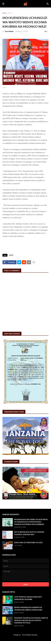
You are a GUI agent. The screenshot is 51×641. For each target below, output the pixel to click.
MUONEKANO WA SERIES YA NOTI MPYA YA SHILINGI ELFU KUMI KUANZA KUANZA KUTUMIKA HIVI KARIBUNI (31, 521)
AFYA (10, 13)
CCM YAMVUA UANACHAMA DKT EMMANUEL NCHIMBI (28, 598)
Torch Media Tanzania (29, 635)
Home (4, 13)
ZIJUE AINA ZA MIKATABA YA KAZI (28, 542)
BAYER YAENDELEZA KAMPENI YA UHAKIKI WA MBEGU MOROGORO (28, 608)
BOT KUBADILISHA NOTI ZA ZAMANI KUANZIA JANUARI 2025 (29, 533)
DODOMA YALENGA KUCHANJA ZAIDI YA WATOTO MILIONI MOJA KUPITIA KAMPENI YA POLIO (31, 620)
